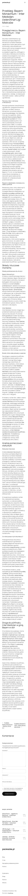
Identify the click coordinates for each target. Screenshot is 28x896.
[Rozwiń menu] (25, 2)
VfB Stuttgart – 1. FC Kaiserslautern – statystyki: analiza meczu (10, 830)
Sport (7, 26)
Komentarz (5, 750)
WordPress (10, 893)
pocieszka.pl (6, 2)
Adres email (5, 775)
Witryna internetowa (7, 781)
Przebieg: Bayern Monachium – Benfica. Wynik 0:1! (7, 725)
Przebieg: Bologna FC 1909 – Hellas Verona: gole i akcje (20, 725)
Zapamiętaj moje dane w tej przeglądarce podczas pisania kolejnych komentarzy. (13, 789)
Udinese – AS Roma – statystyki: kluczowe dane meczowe (8, 838)
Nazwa (4, 768)
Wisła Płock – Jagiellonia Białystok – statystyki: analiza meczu (9, 815)
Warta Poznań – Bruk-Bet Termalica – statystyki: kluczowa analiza (10, 823)
